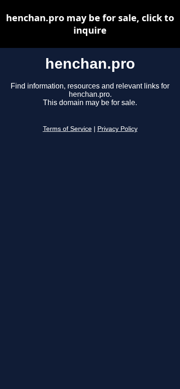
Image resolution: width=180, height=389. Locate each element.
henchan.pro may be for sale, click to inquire (90, 24)
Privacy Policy (117, 128)
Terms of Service (67, 128)
